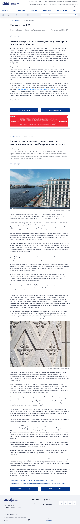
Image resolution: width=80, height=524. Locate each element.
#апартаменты (14, 480)
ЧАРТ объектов (19, 10)
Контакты (35, 499)
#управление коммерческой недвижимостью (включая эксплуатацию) (30, 483)
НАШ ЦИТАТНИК (33, 1)
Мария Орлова (74, 6)
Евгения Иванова (15, 20)
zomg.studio (49, 520)
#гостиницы (23, 480)
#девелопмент (50, 480)
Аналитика (47, 10)
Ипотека (34, 10)
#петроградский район (58, 483)
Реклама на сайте (46, 500)
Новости (5, 10)
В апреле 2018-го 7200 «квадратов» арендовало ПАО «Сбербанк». (38, 89)
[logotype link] (10, 3)
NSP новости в (23, 110)
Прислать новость (34, 15)
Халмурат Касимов (15, 136)
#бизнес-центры (14, 105)
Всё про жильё (62, 10)
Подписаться (22, 15)
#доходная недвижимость (36, 480)
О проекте (35, 503)
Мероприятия (47, 504)
